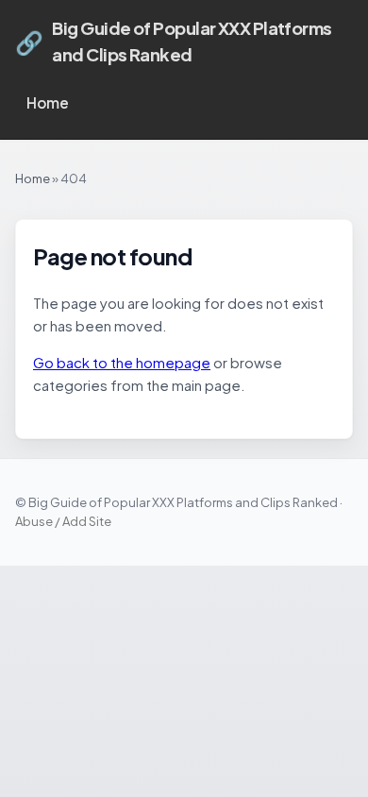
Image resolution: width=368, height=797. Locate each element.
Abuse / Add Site (63, 521)
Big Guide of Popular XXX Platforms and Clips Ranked (173, 41)
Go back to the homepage (121, 362)
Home (47, 102)
